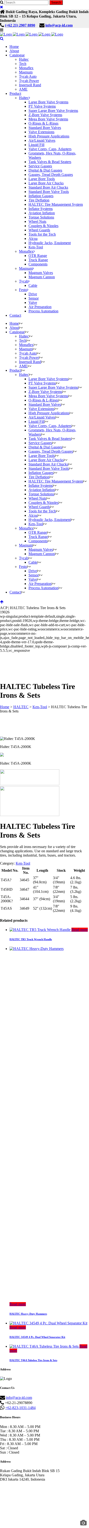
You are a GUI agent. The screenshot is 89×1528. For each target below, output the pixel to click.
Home (4, 707)
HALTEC (20, 707)
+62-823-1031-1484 (20, 1408)
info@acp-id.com (59, 25)
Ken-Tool (40, 707)
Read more (79, 930)
